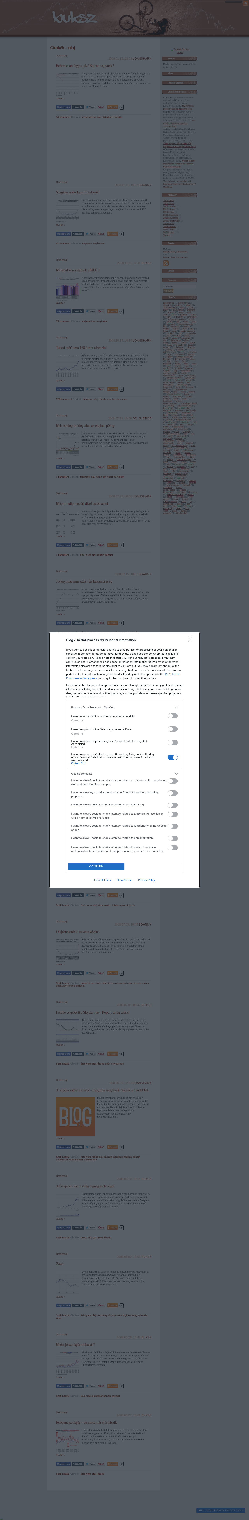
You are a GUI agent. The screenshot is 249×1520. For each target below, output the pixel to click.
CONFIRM (96, 866)
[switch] (173, 715)
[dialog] (124, 760)
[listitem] (124, 707)
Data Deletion (102, 880)
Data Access (124, 880)
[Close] (192, 640)
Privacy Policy (146, 880)
